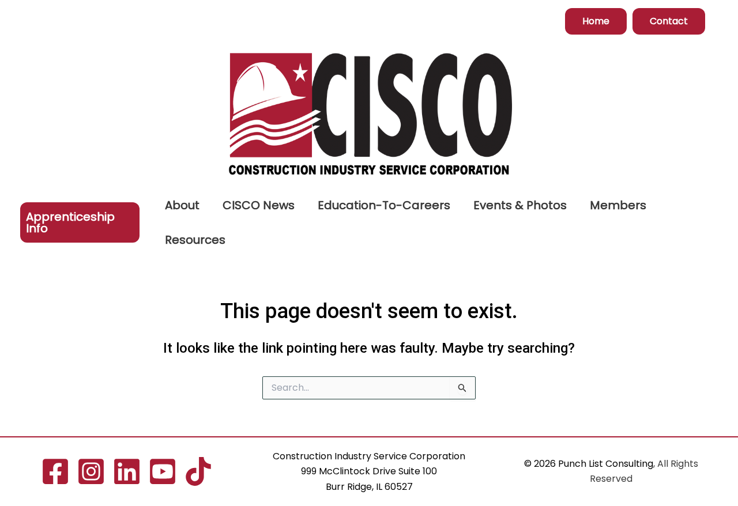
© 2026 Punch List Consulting (588, 463)
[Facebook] (55, 471)
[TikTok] (198, 471)
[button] (596, 21)
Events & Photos (520, 205)
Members (618, 205)
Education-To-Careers (384, 205)
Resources (195, 240)
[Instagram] (91, 471)
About (182, 205)
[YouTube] (162, 471)
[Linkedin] (126, 471)
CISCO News (259, 205)
